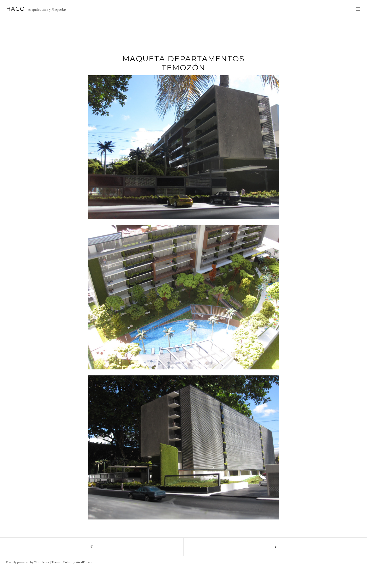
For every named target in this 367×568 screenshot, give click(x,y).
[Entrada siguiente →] (275, 547)
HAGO (15, 9)
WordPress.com (86, 562)
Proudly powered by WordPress (27, 562)
